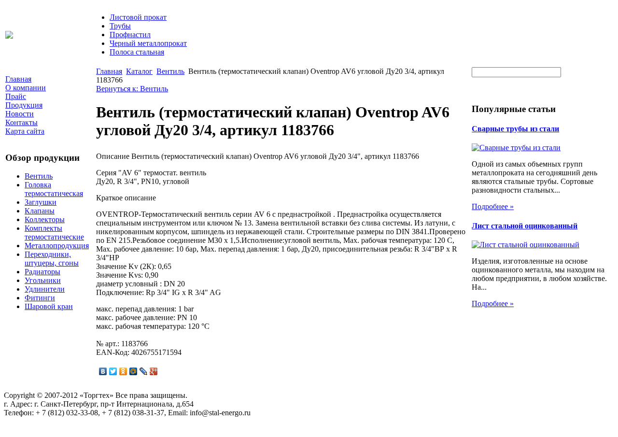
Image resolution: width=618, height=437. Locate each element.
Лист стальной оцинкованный (524, 226)
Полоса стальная (137, 52)
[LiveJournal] (144, 371)
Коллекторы (45, 219)
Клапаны (40, 211)
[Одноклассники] (123, 371)
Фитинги (40, 298)
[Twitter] (113, 371)
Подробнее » (493, 206)
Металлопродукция (57, 245)
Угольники (43, 280)
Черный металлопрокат (148, 43)
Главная (109, 71)
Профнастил (130, 34)
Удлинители (45, 289)
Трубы (120, 26)
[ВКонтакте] (103, 371)
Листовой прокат (138, 17)
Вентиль (39, 176)
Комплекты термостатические (54, 232)
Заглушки (40, 202)
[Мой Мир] (133, 371)
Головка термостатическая (54, 189)
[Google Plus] (154, 371)
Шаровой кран (49, 306)
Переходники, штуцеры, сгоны (52, 258)
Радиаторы (42, 272)
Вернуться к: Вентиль (132, 89)
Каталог (139, 71)
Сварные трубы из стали (515, 129)
